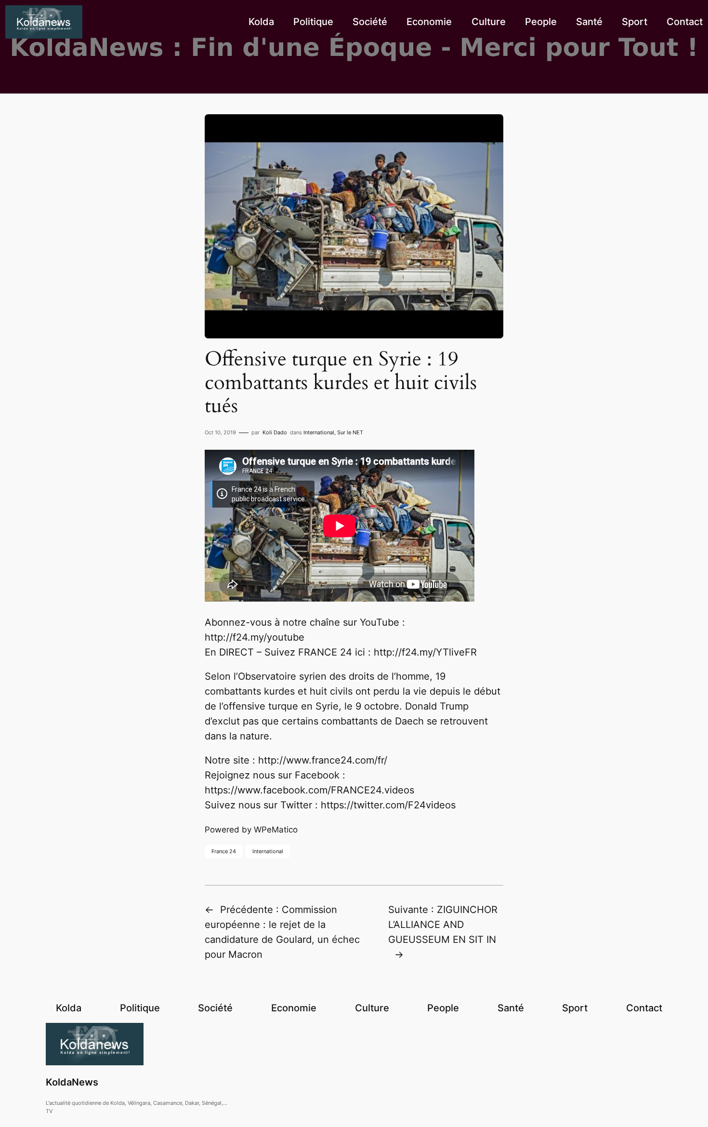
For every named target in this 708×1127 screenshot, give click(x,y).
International (318, 432)
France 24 (223, 851)
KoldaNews (72, 1082)
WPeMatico (276, 829)
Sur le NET (350, 432)
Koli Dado (274, 432)
